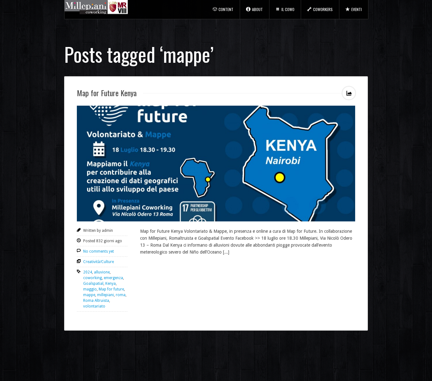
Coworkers (323, 9)
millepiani (105, 295)
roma (121, 295)
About (257, 9)
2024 (87, 272)
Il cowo (287, 9)
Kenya (110, 283)
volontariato (94, 306)
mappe (89, 295)
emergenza (113, 278)
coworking (92, 278)
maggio (90, 289)
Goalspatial (93, 283)
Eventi (356, 9)
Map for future (111, 289)
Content (226, 9)
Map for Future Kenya (107, 92)
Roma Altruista (96, 300)
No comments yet (98, 251)
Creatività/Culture (98, 262)
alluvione (102, 272)
